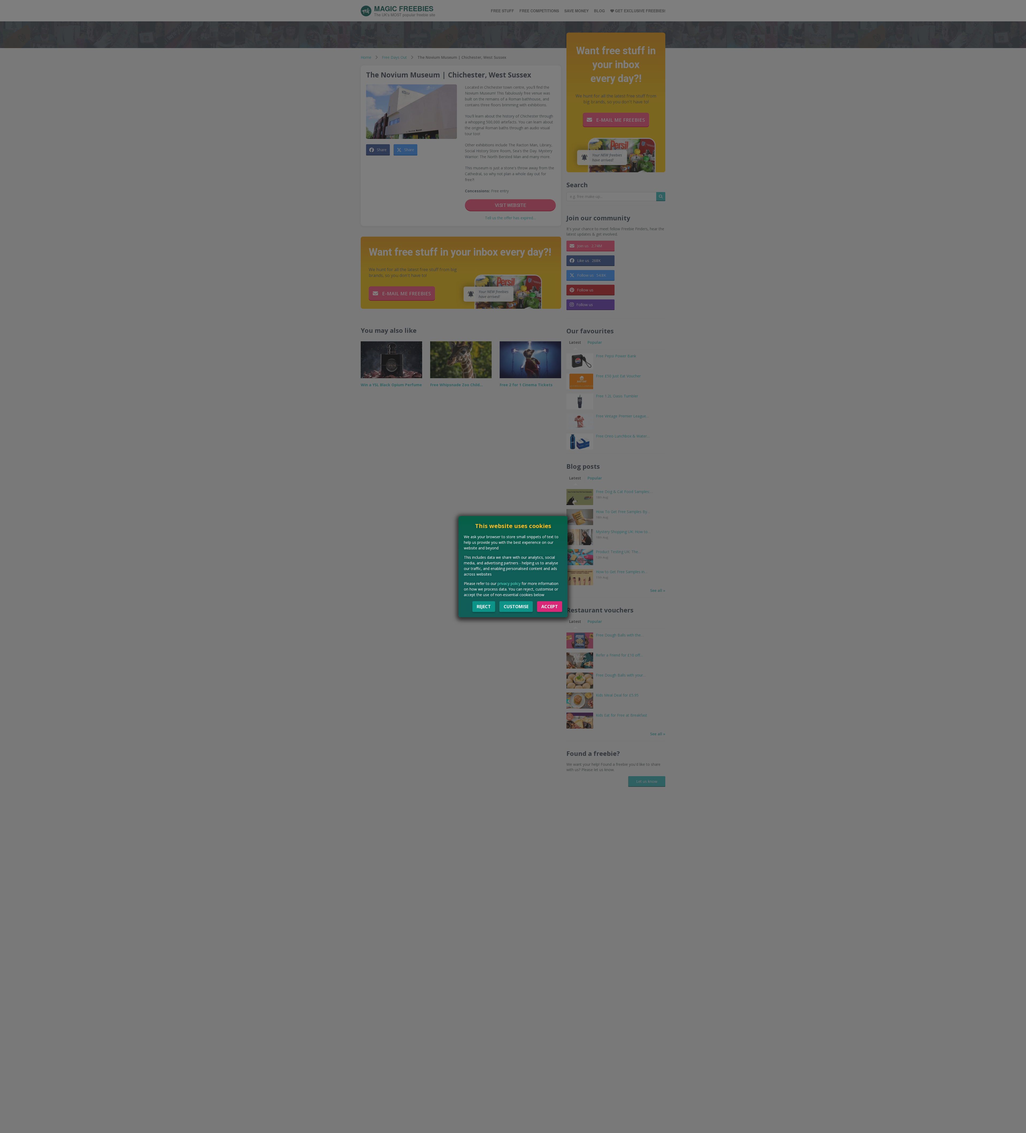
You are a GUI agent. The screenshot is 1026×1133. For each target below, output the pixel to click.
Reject (484, 607)
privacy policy (509, 583)
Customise (516, 607)
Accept (549, 607)
